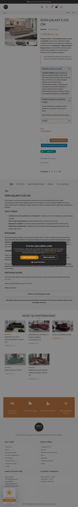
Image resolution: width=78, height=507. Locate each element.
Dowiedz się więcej (50, 253)
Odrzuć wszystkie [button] (49, 257)
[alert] (39, 253)
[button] (39, 262)
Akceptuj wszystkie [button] (29, 257)
